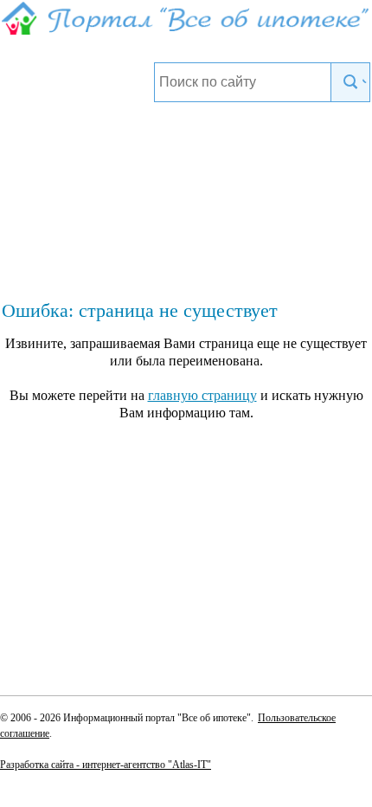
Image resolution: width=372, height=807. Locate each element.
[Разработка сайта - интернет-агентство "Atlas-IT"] (186, 763)
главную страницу (202, 395)
